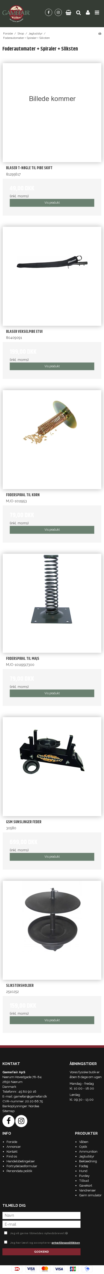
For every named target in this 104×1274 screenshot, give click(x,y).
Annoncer (14, 1146)
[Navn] (41, 1215)
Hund (83, 1171)
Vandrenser (87, 1190)
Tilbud (84, 1180)
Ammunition (88, 1151)
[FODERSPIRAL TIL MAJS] (52, 603)
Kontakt (12, 1151)
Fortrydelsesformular (22, 1166)
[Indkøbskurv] (68, 12)
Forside (12, 1142)
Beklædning (88, 1161)
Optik (83, 1146)
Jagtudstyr (86, 1156)
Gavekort (85, 1185)
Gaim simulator (90, 1195)
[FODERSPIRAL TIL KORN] (52, 439)
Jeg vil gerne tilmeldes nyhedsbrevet (40, 1232)
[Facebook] (48, 12)
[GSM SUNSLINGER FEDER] (52, 766)
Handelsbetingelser (21, 1161)
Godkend (41, 1251)
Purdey (84, 1176)
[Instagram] (58, 12)
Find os (12, 1156)
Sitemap (8, 1111)
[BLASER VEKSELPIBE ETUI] (52, 276)
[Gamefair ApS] (16, 13)
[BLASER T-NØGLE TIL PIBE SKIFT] (52, 112)
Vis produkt (52, 202)
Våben (83, 1142)
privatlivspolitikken (66, 1242)
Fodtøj (83, 1166)
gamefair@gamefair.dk (30, 1096)
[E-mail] (41, 1224)
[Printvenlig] (100, 33)
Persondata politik (19, 1171)
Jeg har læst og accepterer (45, 1242)
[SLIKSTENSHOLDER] (52, 930)
